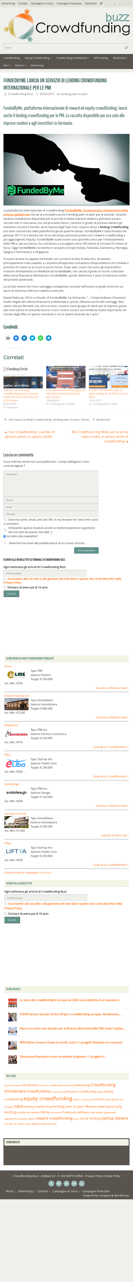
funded (108, 1099)
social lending (90, 1118)
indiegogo (8, 1107)
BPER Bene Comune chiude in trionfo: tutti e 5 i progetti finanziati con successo (71, 1042)
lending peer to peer (66, 419)
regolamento (110, 1112)
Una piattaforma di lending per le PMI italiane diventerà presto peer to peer (65, 393)
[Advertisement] (66, 955)
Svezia (85, 419)
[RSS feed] (128, 3)
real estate (97, 1112)
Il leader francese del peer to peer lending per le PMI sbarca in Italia (108, 393)
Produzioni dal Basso (76, 1112)
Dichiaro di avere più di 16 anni (27, 587)
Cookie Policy (111, 1176)
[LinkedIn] (124, 3)
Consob (66, 1085)
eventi (76, 1099)
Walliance (37, 1123)
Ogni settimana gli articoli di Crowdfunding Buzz (34, 567)
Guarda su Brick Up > (115, 835)
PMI (42, 1112)
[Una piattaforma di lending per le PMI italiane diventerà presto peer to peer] (66, 377)
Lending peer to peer (74, 94)
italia (18, 1106)
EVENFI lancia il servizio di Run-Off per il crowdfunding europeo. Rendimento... (70, 1014)
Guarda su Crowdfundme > (111, 747)
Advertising (8, 3)
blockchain (30, 1085)
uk (10, 1124)
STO (6, 1124)
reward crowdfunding (54, 1118)
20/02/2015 (47, 94)
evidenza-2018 (87, 1099)
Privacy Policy (94, 1176)
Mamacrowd (95, 1106)
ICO (121, 1099)
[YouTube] (114, 3)
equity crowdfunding (47, 1098)
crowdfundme (38, 1091)
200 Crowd (9, 1085)
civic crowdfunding (53, 1085)
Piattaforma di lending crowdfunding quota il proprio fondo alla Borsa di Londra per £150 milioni (21, 395)
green (115, 1099)
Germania (15, 419)
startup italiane (114, 1118)
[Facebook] (109, 3)
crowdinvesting (58, 1091)
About (10, 1191)
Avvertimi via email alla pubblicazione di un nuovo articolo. (47, 543)
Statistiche (91, 3)
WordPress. (122, 1195)
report (31, 1118)
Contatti (23, 3)
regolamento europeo (15, 1118)
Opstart (110, 1106)
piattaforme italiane (28, 1112)
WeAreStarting (49, 1123)
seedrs (76, 1118)
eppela (100, 1091)
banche (18, 1085)
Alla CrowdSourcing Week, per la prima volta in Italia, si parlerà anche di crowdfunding (100, 436)
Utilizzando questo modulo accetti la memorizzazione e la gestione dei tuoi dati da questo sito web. (51, 530)
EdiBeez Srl (48, 1176)
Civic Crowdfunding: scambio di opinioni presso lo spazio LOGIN (30, 434)
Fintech (99, 1099)
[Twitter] (119, 3)
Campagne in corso (42, 3)
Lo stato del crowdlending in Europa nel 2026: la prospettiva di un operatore (69, 1000)
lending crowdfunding (37, 419)
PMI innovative (53, 1112)
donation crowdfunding (81, 1091)
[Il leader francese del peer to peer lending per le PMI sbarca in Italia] (108, 377)
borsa (41, 1085)
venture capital (24, 1123)
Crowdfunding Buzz (20, 94)
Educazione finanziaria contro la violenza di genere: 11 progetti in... (63, 1056)
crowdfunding (80, 1085)
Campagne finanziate (69, 3)
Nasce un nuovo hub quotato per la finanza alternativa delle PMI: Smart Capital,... (72, 1028)
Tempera (105, 1195)
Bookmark (103, 419)
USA (14, 1124)
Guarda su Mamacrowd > (112, 688)
